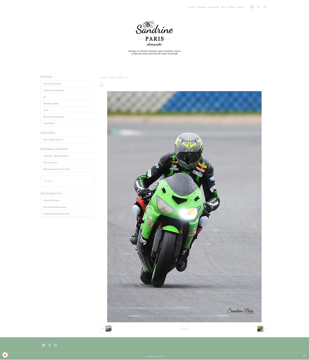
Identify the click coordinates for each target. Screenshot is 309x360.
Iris (44, 96)
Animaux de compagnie (54, 90)
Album (113, 77)
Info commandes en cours (54, 206)
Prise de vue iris (50, 162)
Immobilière (49, 123)
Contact (240, 7)
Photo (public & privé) (53, 139)
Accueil (191, 7)
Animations (214, 7)
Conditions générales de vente (56, 213)
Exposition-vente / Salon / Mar (56, 168)
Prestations (201, 7)
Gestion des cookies (154, 356)
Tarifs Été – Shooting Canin (55, 155)
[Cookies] (5, 355)
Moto (121, 77)
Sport (45, 109)
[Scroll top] (304, 355)
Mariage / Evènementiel (53, 116)
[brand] (45, 7)
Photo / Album (228, 7)
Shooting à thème (51, 103)
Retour (184, 328)
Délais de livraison (51, 200)
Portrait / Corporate (52, 83)
